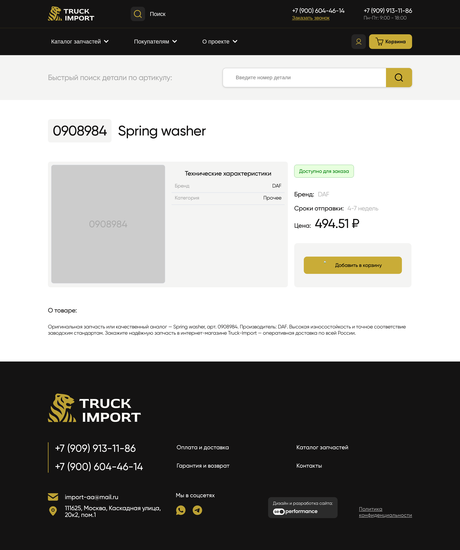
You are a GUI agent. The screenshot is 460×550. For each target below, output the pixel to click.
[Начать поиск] (399, 77)
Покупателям (151, 41)
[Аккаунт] (358, 41)
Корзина (395, 41)
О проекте (216, 41)
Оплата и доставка (203, 447)
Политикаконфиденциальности (385, 512)
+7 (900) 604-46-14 (318, 10)
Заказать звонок (310, 18)
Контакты (309, 465)
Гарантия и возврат (203, 465)
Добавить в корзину (358, 265)
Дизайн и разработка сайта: (303, 503)
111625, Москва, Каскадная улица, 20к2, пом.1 (113, 511)
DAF (276, 186)
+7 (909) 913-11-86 (388, 10)
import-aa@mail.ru (91, 497)
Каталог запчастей (76, 41)
